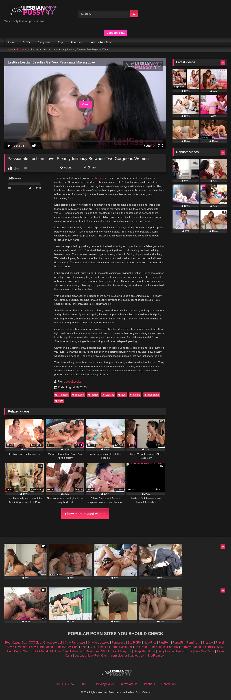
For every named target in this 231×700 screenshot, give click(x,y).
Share (91, 167)
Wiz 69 (27, 651)
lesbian (94, 394)
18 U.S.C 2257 (64, 684)
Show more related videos (85, 514)
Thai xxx (208, 642)
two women (101, 178)
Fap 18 (220, 642)
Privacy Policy (105, 684)
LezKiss (110, 394)
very (60, 401)
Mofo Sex (126, 646)
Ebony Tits (125, 651)
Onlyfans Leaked (98, 642)
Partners (149, 684)
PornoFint (179, 642)
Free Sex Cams (204, 651)
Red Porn (141, 646)
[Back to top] (220, 689)
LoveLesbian (74, 381)
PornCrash (194, 642)
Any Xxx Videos (17, 646)
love (123, 394)
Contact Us (168, 684)
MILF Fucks (108, 651)
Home (11, 42)
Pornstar (21, 49)
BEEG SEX (215, 646)
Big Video (46, 646)
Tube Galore (157, 646)
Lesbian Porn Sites (100, 42)
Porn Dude (14, 651)
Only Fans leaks (75, 642)
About (67, 167)
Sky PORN (134, 642)
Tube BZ (60, 646)
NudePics (150, 642)
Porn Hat (172, 646)
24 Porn (73, 646)
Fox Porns (111, 646)
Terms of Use (129, 684)
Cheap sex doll (53, 642)
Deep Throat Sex (145, 651)
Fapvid (33, 646)
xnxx (189, 651)
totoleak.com (138, 655)
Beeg (83, 646)
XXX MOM (41, 651)
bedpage (81, 655)
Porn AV (186, 646)
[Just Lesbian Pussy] (31, 11)
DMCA (85, 684)
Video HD (199, 646)
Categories (44, 42)
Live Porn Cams (98, 655)
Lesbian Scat (116, 32)
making (136, 394)
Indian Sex (77, 651)
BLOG (26, 42)
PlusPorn (164, 642)
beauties (79, 394)
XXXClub (35, 642)
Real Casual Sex (16, 642)
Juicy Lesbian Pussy (171, 651)
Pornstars (76, 42)
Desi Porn (92, 651)
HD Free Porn (59, 651)
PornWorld (118, 642)
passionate (153, 394)
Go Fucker (96, 646)
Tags (60, 42)
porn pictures (119, 655)
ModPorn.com (157, 655)
